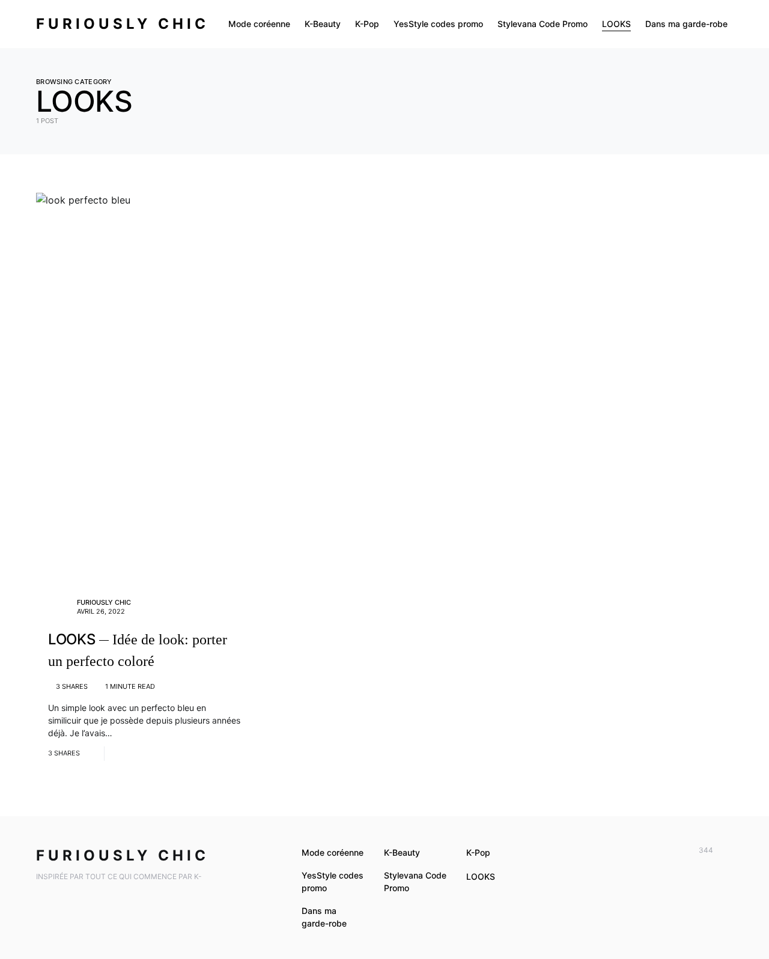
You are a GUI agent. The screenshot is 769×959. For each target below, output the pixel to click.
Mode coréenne (332, 852)
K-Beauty (402, 852)
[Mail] (726, 850)
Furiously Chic (122, 23)
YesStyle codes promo (332, 881)
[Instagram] (674, 850)
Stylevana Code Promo (415, 881)
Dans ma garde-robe (324, 917)
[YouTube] (656, 850)
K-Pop (478, 852)
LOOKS (480, 876)
